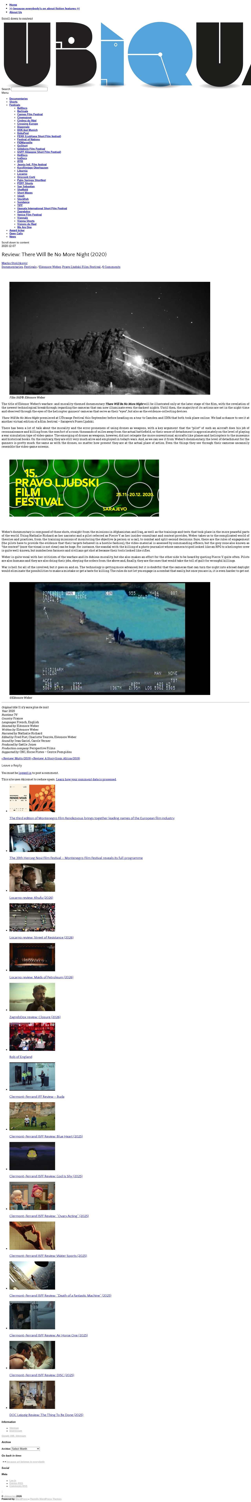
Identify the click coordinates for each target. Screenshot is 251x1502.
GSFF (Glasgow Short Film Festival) (39, 152)
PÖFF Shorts (25, 183)
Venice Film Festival (29, 214)
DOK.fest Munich (27, 130)
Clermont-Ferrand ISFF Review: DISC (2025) (41, 1375)
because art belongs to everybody (26, 1461)
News (12, 236)
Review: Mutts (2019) (16, 758)
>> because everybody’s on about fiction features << (44, 8)
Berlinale (22, 111)
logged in (25, 773)
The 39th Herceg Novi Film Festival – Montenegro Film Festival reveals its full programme (76, 858)
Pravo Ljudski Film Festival (81, 267)
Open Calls (16, 233)
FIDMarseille (24, 142)
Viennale (22, 217)
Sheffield (22, 189)
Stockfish (23, 199)
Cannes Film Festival (30, 114)
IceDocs (22, 158)
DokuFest (23, 133)
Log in (12, 1480)
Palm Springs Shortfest (31, 180)
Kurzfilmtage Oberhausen (32, 167)
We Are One (24, 227)
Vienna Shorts (26, 220)
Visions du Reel (26, 224)
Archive (6, 1449)
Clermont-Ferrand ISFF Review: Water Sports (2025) (48, 1256)
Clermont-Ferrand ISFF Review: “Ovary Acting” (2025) (49, 1216)
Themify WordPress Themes (46, 1499)
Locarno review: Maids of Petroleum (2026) (41, 977)
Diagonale (23, 126)
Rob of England (20, 1057)
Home (13, 4)
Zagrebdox (23, 211)
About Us (15, 12)
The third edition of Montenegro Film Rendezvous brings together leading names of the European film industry (92, 818)
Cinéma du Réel (26, 120)
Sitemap (14, 1428)
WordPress (21, 1499)
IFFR (20, 161)
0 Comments (111, 267)
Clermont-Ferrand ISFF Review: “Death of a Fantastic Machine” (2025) (60, 1296)
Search (6, 89)
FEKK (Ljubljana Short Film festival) (39, 136)
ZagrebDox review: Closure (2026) (35, 1017)
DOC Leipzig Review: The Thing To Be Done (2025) (46, 1415)
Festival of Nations (28, 139)
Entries (16, 1483)
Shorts (13, 101)
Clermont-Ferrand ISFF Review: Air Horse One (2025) (48, 1335)
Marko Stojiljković (14, 263)
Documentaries (18, 98)
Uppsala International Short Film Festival (42, 208)
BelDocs (22, 108)
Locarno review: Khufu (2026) (31, 898)
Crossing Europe (27, 123)
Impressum (15, 1430)
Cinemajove (24, 117)
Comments (18, 1486)
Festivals (14, 104)
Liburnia (22, 170)
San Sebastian (26, 186)
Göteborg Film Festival (31, 148)
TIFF (20, 205)
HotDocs (22, 155)
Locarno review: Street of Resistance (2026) (41, 938)
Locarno (22, 173)
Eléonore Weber (50, 267)
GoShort (22, 145)
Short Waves (25, 192)
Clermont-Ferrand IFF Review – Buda (36, 1097)
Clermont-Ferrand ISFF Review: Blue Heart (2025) (46, 1136)
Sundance (23, 202)
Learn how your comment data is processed (86, 779)
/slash (21, 195)
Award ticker (17, 230)
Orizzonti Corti (26, 177)
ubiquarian (10, 1496)
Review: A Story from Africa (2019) (56, 758)
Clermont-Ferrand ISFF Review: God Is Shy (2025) (46, 1176)
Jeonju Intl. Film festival (32, 164)
